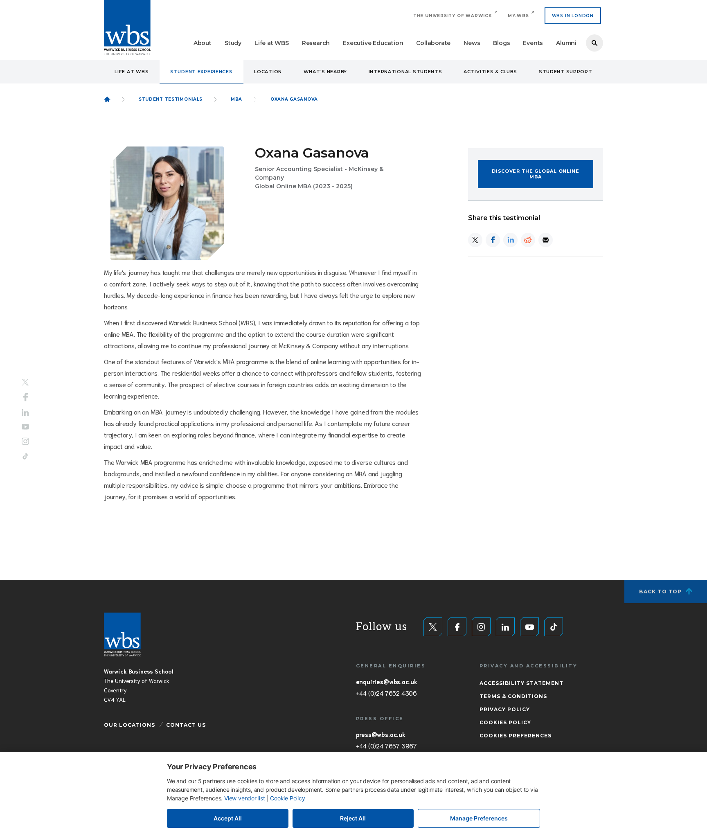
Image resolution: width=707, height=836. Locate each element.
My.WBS (518, 15)
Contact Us (186, 725)
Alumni (566, 43)
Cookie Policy (287, 798)
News (472, 43)
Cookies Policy (505, 722)
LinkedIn (25, 412)
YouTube (25, 426)
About (203, 43)
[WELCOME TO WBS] (107, 99)
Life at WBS (271, 43)
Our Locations (129, 725)
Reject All (353, 818)
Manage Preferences (479, 818)
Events (533, 43)
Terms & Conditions (513, 696)
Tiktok (25, 456)
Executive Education (373, 43)
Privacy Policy (505, 709)
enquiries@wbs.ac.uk (386, 681)
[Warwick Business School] (127, 27)
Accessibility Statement (521, 683)
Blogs (501, 43)
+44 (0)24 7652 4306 (386, 693)
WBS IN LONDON (573, 15)
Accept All (228, 818)
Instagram (25, 441)
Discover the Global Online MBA (535, 174)
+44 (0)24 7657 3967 (386, 745)
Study (233, 43)
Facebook (25, 397)
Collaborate (433, 43)
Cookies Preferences (516, 735)
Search (594, 43)
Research (316, 43)
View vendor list (244, 798)
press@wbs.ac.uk (380, 734)
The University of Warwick (452, 15)
